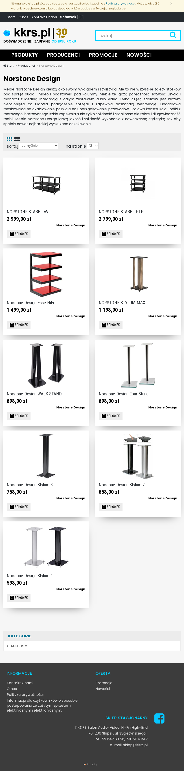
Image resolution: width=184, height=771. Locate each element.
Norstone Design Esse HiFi (30, 302)
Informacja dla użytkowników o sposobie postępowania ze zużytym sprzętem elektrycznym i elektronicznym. (42, 705)
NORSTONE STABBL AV (27, 211)
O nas (23, 17)
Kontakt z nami (44, 17)
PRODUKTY (24, 55)
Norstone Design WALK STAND (34, 394)
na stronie (76, 146)
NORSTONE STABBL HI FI (121, 211)
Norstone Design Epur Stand (124, 394)
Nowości (102, 688)
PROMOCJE (103, 55)
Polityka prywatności (25, 694)
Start (11, 17)
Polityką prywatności (120, 3)
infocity (92, 764)
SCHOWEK (21, 234)
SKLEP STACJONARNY (126, 718)
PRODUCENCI (63, 55)
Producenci (26, 65)
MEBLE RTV (18, 646)
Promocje (103, 682)
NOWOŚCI (139, 55)
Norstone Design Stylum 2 (122, 484)
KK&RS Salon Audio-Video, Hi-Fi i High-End (111, 727)
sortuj (12, 146)
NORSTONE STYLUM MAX (122, 302)
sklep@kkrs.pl (135, 745)
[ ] (72, 17)
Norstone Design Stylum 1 (30, 575)
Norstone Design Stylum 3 (30, 484)
